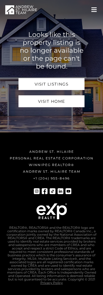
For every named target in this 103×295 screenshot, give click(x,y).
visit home (51, 101)
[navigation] (21, 9)
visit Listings (52, 84)
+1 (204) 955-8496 (51, 178)
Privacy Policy (51, 282)
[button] (94, 9)
